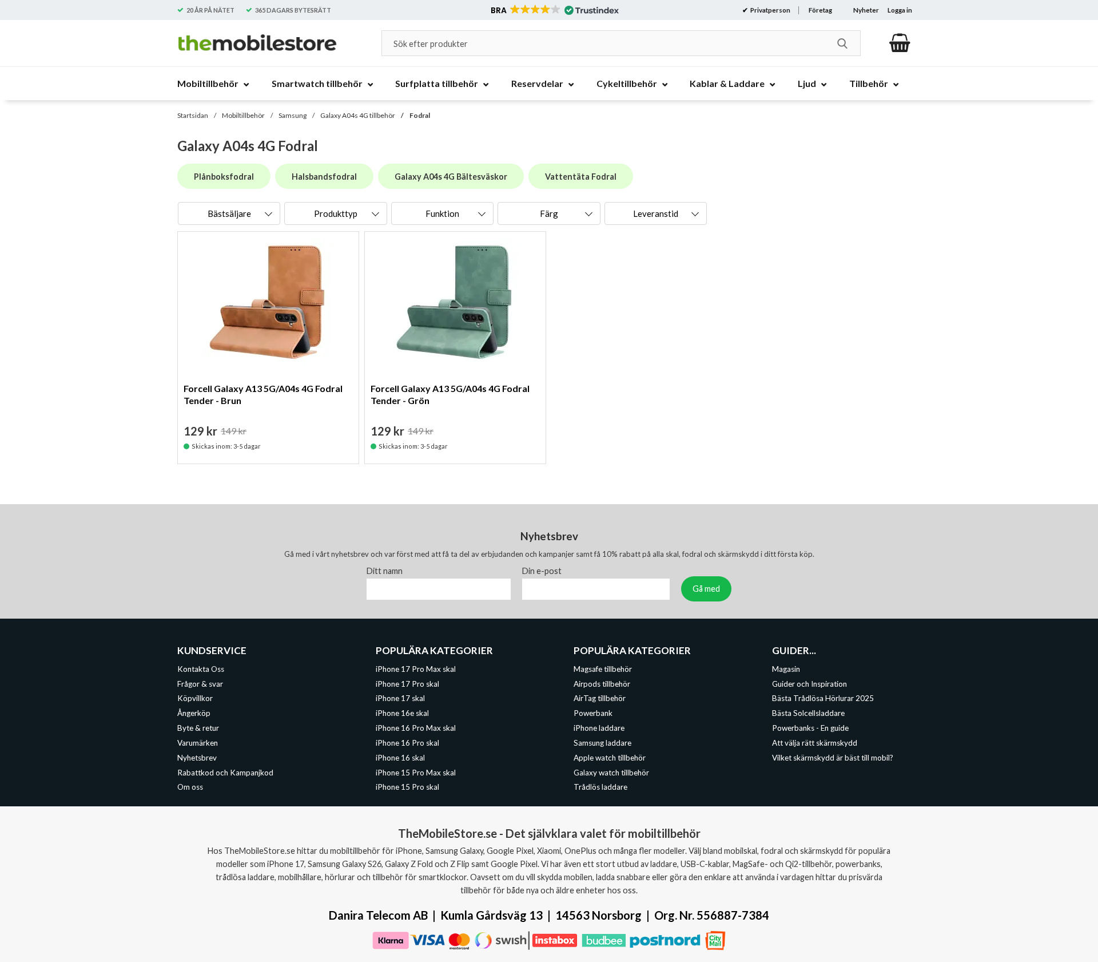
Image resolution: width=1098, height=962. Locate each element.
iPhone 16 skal (400, 757)
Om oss (190, 787)
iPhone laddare (599, 728)
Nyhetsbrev (197, 757)
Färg (549, 213)
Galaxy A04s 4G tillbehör (357, 115)
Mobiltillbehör (243, 115)
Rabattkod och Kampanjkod (225, 772)
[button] (553, 10)
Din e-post (542, 571)
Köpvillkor (195, 698)
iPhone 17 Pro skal (407, 683)
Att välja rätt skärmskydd (814, 742)
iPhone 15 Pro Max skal (416, 772)
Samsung (293, 115)
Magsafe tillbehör (603, 669)
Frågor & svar (200, 683)
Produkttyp (335, 213)
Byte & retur (198, 728)
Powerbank (593, 713)
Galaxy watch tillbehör (611, 772)
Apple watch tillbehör (610, 757)
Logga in (900, 10)
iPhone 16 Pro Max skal (416, 728)
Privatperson (769, 10)
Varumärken (197, 742)
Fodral (419, 115)
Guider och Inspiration (809, 683)
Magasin (786, 669)
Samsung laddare (602, 742)
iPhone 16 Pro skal (407, 742)
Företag (820, 10)
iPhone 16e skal (402, 713)
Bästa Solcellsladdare (808, 713)
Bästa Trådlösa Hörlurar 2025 (823, 698)
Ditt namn (385, 571)
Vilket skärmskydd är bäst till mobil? (832, 757)
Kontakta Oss (200, 669)
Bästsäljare (229, 213)
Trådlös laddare (600, 787)
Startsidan (192, 115)
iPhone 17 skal (400, 698)
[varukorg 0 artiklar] (900, 43)
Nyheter (866, 10)
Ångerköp (193, 713)
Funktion (442, 213)
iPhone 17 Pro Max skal (416, 669)
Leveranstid (655, 213)
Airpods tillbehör (602, 683)
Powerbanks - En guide (810, 728)
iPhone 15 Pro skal (407, 787)
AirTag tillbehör (600, 698)
